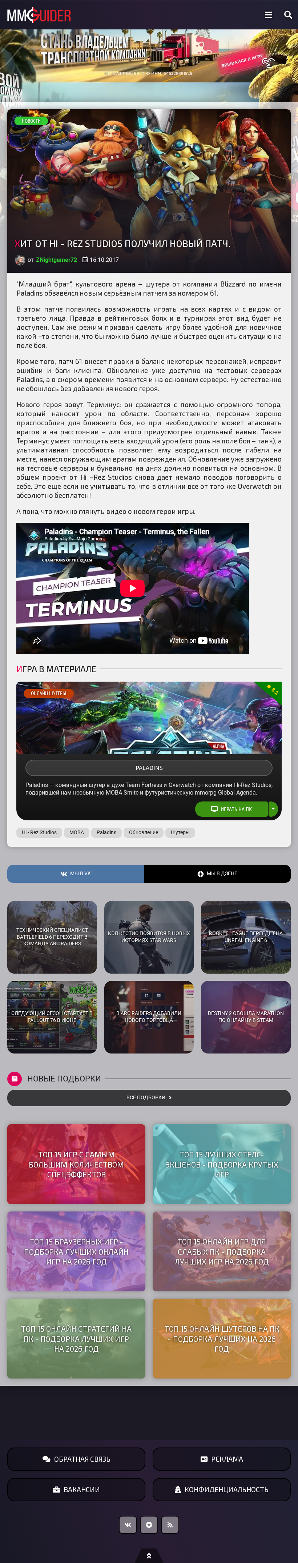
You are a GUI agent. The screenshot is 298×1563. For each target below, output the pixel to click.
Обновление (143, 832)
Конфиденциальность (227, 1489)
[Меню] (268, 14)
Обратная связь (82, 1459)
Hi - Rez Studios (39, 832)
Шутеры (180, 832)
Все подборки (145, 1098)
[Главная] (39, 15)
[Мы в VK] (128, 1525)
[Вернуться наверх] (149, 1555)
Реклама (227, 1459)
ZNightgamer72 (56, 259)
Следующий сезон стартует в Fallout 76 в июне (52, 1016)
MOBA (76, 832)
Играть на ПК (236, 809)
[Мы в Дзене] (149, 1525)
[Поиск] (288, 14)
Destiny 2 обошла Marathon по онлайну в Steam (246, 1016)
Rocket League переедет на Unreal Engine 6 (246, 936)
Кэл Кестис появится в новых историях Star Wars (149, 936)
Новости (31, 121)
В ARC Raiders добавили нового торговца (148, 1016)
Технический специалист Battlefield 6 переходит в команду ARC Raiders (52, 937)
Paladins (149, 767)
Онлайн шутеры (49, 693)
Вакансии (82, 1489)
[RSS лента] (170, 1525)
